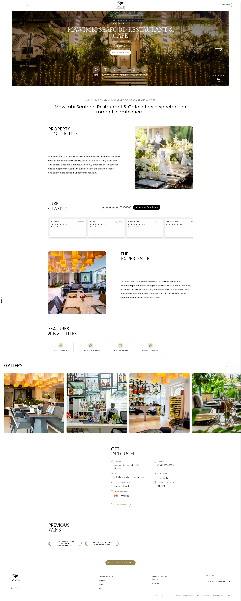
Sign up (120, 316)
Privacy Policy (130, 309)
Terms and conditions (112, 309)
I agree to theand (114, 309)
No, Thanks (120, 322)
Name (93, 290)
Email (93, 299)
